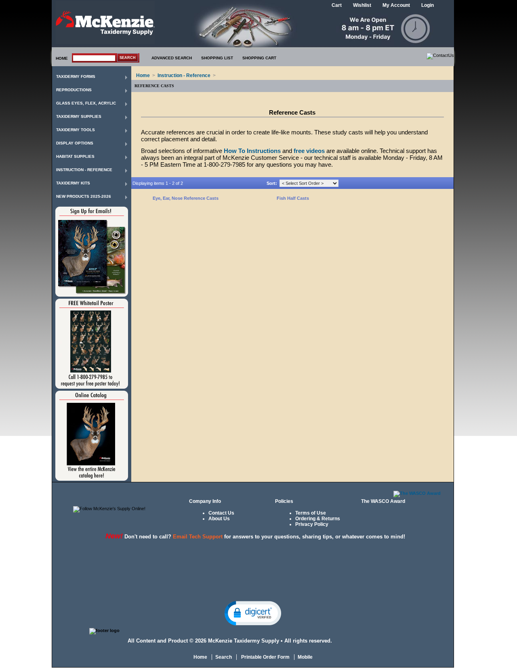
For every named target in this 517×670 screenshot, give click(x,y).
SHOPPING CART (259, 58)
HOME (62, 58)
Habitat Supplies (75, 156)
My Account (396, 5)
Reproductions (74, 90)
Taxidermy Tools (75, 130)
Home (143, 75)
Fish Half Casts (293, 198)
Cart (337, 5)
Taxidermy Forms (75, 76)
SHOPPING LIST (217, 58)
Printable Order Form (265, 657)
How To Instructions (252, 150)
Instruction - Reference (84, 170)
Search (223, 657)
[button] (253, 612)
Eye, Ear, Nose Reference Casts (186, 198)
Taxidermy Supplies (78, 116)
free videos (309, 150)
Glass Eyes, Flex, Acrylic (86, 103)
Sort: (272, 183)
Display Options (74, 143)
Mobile (305, 657)
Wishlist (362, 5)
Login (427, 5)
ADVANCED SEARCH (171, 58)
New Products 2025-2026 (83, 196)
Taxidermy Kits (73, 183)
